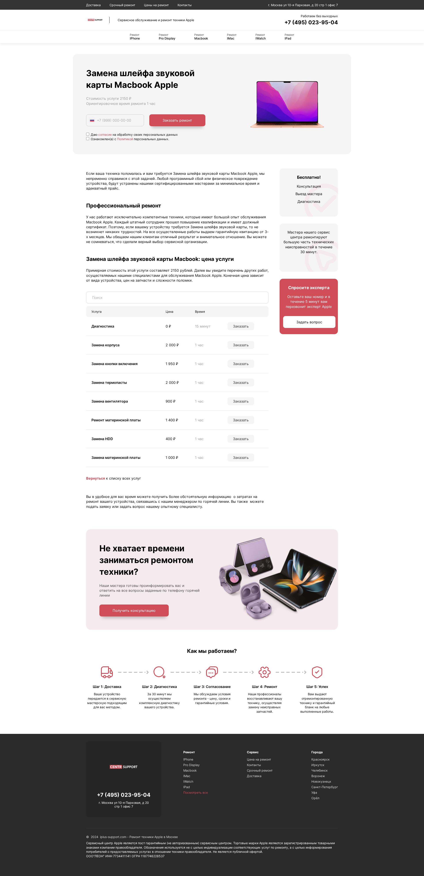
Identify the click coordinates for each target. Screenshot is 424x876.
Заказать (241, 326)
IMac (232, 36)
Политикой (125, 139)
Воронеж (318, 776)
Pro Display (167, 36)
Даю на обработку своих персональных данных (134, 134)
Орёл (315, 798)
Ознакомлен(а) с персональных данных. (129, 139)
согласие (105, 134)
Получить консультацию (134, 610)
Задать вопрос (309, 322)
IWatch (261, 36)
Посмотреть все (195, 792)
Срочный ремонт (122, 5)
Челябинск (319, 770)
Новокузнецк (321, 781)
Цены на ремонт (156, 5)
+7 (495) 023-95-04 (311, 22)
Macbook (201, 36)
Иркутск (317, 765)
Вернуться (95, 478)
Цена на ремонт (259, 759)
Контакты (185, 5)
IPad (289, 36)
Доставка (93, 5)
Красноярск (320, 759)
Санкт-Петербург (324, 787)
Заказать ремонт (177, 120)
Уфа (314, 792)
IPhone (135, 36)
